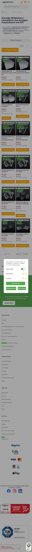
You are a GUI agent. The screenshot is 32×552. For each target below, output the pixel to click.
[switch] (23, 269)
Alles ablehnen (15, 283)
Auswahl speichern (11, 288)
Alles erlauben (22, 288)
